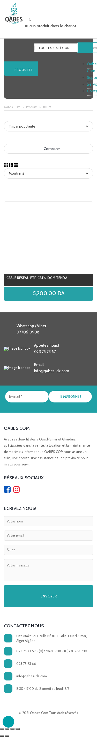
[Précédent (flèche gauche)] (2, 736)
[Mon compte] (38, 12)
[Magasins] (35, 12)
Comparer (51, 148)
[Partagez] (7, 729)
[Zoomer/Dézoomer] (18, 729)
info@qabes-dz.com (31, 676)
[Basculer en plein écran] (12, 729)
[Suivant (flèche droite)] (7, 736)
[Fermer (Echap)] (2, 729)
